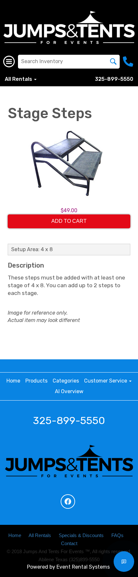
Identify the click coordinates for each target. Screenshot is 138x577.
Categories (66, 381)
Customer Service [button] (106, 381)
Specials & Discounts (81, 535)
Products (36, 381)
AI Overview (69, 391)
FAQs (117, 535)
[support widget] (124, 561)
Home (13, 381)
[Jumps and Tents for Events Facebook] (68, 501)
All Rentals (40, 535)
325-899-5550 (114, 79)
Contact (69, 543)
